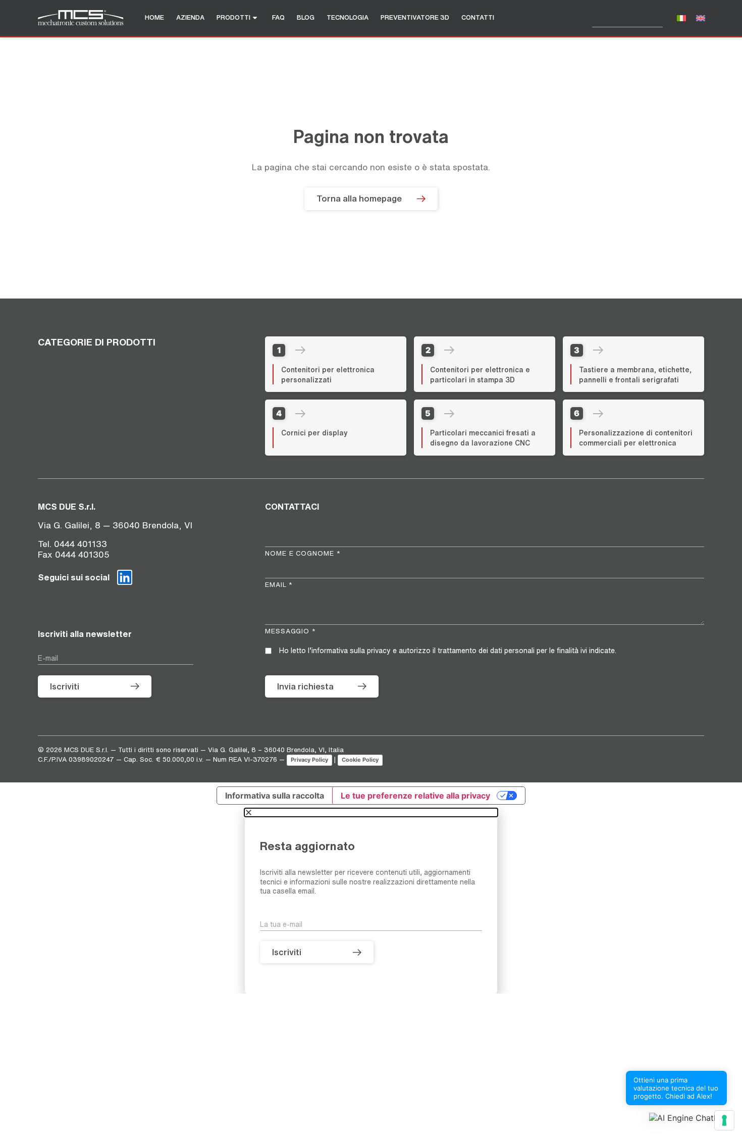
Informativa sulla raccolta (274, 795)
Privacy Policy (309, 759)
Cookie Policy (360, 759)
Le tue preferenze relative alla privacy (415, 795)
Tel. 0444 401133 (72, 543)
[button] (688, 1118)
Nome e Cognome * (303, 553)
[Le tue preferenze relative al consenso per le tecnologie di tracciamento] (724, 1120)
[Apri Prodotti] (258, 17)
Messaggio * (290, 631)
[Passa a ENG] (700, 18)
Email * (279, 584)
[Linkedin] (124, 577)
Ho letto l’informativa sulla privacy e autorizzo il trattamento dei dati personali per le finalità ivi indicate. (447, 650)
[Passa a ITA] (681, 18)
